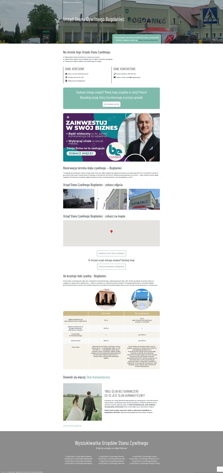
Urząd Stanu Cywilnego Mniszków (78, 461)
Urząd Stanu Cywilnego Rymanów (111, 459)
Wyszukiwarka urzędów (111, 104)
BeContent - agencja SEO (16, 472)
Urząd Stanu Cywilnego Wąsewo (78, 456)
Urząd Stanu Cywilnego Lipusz (145, 456)
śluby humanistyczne (148, 40)
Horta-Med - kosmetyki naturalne (33, 472)
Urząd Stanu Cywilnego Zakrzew (111, 463)
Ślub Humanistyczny (98, 377)
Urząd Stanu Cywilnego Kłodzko (144, 461)
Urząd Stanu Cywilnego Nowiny (111, 456)
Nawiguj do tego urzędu (111, 253)
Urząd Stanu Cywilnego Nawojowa (78, 463)
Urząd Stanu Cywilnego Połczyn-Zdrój (145, 463)
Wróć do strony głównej (72, 2)
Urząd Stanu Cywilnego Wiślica (111, 461)
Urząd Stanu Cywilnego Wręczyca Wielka (144, 459)
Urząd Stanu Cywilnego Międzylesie (78, 459)
